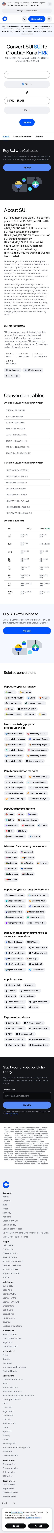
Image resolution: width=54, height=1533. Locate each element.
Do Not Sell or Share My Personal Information (26, 1233)
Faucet (6, 1439)
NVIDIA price (9, 1484)
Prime (6, 1355)
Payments (8, 1342)
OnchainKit (8, 1415)
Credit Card (8, 1306)
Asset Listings (10, 1334)
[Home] (5, 19)
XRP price (7, 1476)
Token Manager (10, 1346)
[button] (49, 19)
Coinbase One (9, 1298)
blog (4, 1502)
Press (5, 1208)
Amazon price (9, 1496)
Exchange (7, 1363)
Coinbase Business (12, 1338)
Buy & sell (8, 1286)
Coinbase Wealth (11, 1302)
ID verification (10, 1257)
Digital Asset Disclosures (15, 1237)
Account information (13, 1261)
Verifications (9, 1423)
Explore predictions (12, 1326)
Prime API (7, 1451)
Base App (7, 1290)
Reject (15, 1526)
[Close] (47, 1512)
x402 (5, 1403)
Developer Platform (13, 1379)
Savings (6, 1322)
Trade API (7, 1407)
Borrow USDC (9, 1294)
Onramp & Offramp (12, 1399)
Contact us (8, 1249)
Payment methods (12, 1265)
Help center (8, 1245)
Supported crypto (11, 1273)
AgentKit (7, 1431)
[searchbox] (27, 110)
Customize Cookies (33, 1518)
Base (5, 1383)
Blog (5, 1204)
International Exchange (14, 1367)
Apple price (8, 1488)
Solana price (9, 1472)
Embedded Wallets (12, 1391)
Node (5, 1427)
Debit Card (8, 1310)
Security (7, 1212)
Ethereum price (10, 1468)
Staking (6, 1359)
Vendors (7, 1216)
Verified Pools (10, 1371)
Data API (7, 1419)
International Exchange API (16, 1447)
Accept (38, 1526)
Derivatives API (10, 1455)
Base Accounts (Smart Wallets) (18, 1395)
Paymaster (8, 1411)
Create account (10, 1253)
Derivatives (8, 1314)
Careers (6, 1200)
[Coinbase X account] (14, 1503)
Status (6, 1277)
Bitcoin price (9, 1464)
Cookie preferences (12, 1229)
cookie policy (17, 1512)
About (6, 1196)
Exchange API (9, 1443)
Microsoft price (10, 1492)
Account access (10, 1269)
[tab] (6, 136)
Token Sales (9, 1318)
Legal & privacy (10, 1220)
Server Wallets (10, 1387)
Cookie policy (9, 1224)
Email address (9, 1090)
